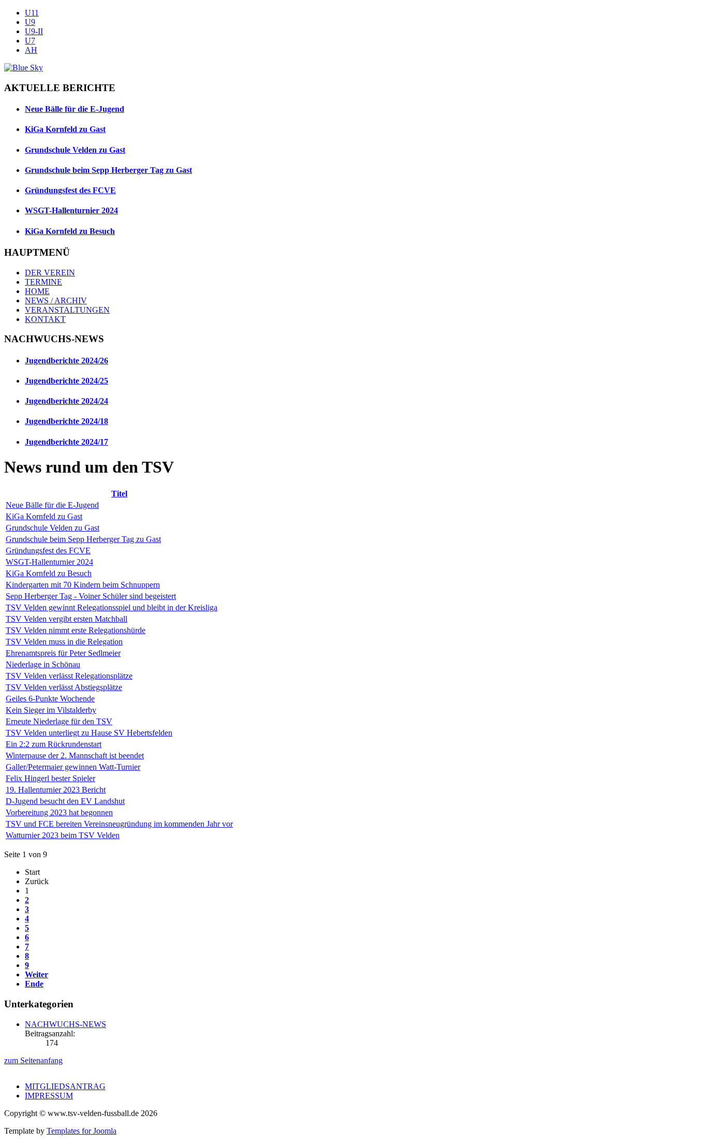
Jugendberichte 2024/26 (66, 360)
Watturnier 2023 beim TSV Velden (63, 835)
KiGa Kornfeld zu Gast (65, 129)
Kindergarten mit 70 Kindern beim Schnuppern (83, 584)
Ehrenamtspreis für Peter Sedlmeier (63, 653)
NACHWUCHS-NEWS (65, 1024)
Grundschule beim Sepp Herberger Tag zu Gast (108, 170)
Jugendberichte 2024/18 (66, 421)
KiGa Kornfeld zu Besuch (70, 231)
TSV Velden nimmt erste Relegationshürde (75, 630)
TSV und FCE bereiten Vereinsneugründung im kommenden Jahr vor (119, 823)
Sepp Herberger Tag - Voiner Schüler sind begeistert (91, 596)
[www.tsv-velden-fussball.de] (23, 67)
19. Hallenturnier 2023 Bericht (56, 789)
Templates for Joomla (81, 1130)
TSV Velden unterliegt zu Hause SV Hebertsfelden (89, 732)
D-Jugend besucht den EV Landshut (65, 801)
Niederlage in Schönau (43, 664)
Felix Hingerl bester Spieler (50, 778)
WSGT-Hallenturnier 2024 (71, 210)
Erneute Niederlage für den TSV (59, 721)
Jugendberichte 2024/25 (66, 380)
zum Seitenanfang (33, 1060)
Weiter (36, 974)
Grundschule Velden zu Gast (75, 149)
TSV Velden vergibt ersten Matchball (66, 618)
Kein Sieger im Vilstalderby (51, 710)
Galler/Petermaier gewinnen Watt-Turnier (73, 766)
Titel (119, 493)
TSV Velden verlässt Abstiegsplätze (64, 687)
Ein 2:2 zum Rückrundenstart (53, 744)
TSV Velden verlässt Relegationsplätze (69, 675)
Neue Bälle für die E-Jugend (74, 109)
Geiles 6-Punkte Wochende (50, 698)
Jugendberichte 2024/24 (66, 401)
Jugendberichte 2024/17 (66, 441)
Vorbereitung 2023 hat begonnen (59, 812)
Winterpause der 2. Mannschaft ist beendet (75, 755)
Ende (34, 983)
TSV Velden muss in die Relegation (64, 641)
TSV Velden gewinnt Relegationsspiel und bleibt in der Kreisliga (111, 607)
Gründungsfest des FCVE (70, 190)
